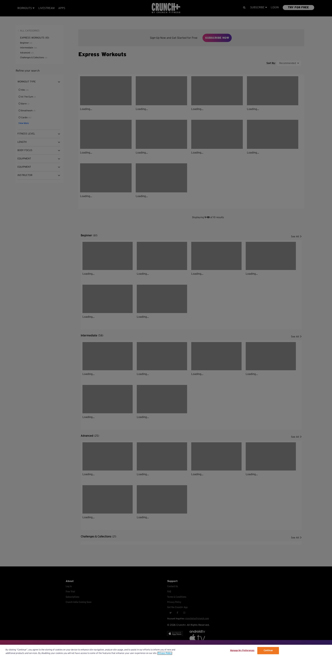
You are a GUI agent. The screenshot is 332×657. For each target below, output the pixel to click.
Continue (268, 650)
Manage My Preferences (242, 650)
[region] (166, 651)
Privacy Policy (165, 653)
